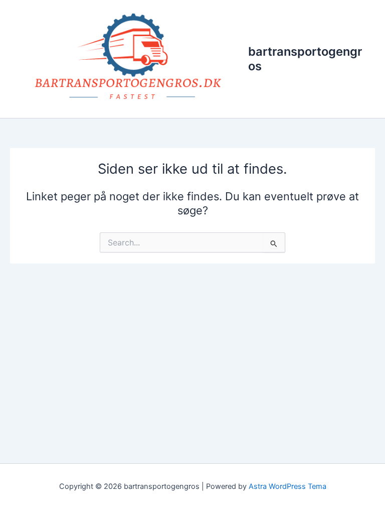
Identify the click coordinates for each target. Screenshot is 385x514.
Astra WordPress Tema (287, 486)
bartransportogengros (305, 58)
